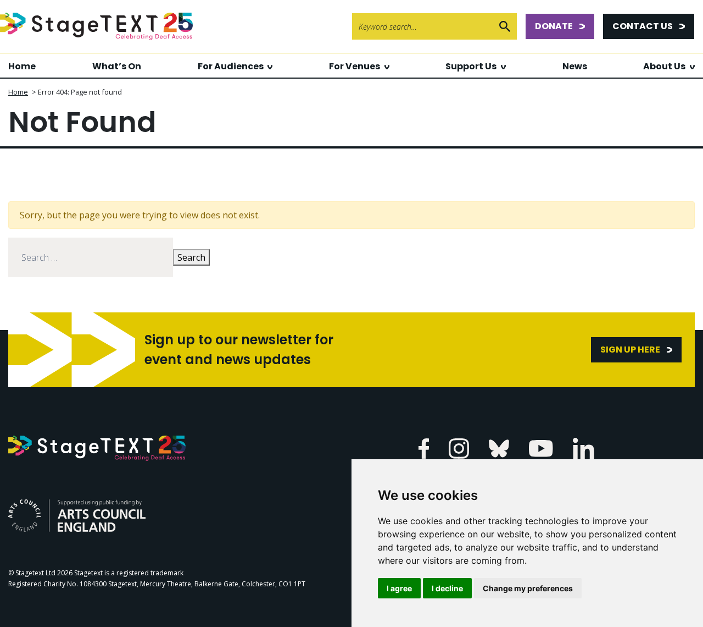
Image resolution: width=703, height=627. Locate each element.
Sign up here (630, 349)
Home (22, 66)
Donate (554, 26)
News (574, 66)
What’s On (116, 66)
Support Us (470, 66)
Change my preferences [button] (528, 588)
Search (191, 257)
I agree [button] (399, 588)
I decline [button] (447, 588)
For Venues (354, 66)
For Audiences (231, 66)
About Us (664, 66)
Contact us (642, 26)
